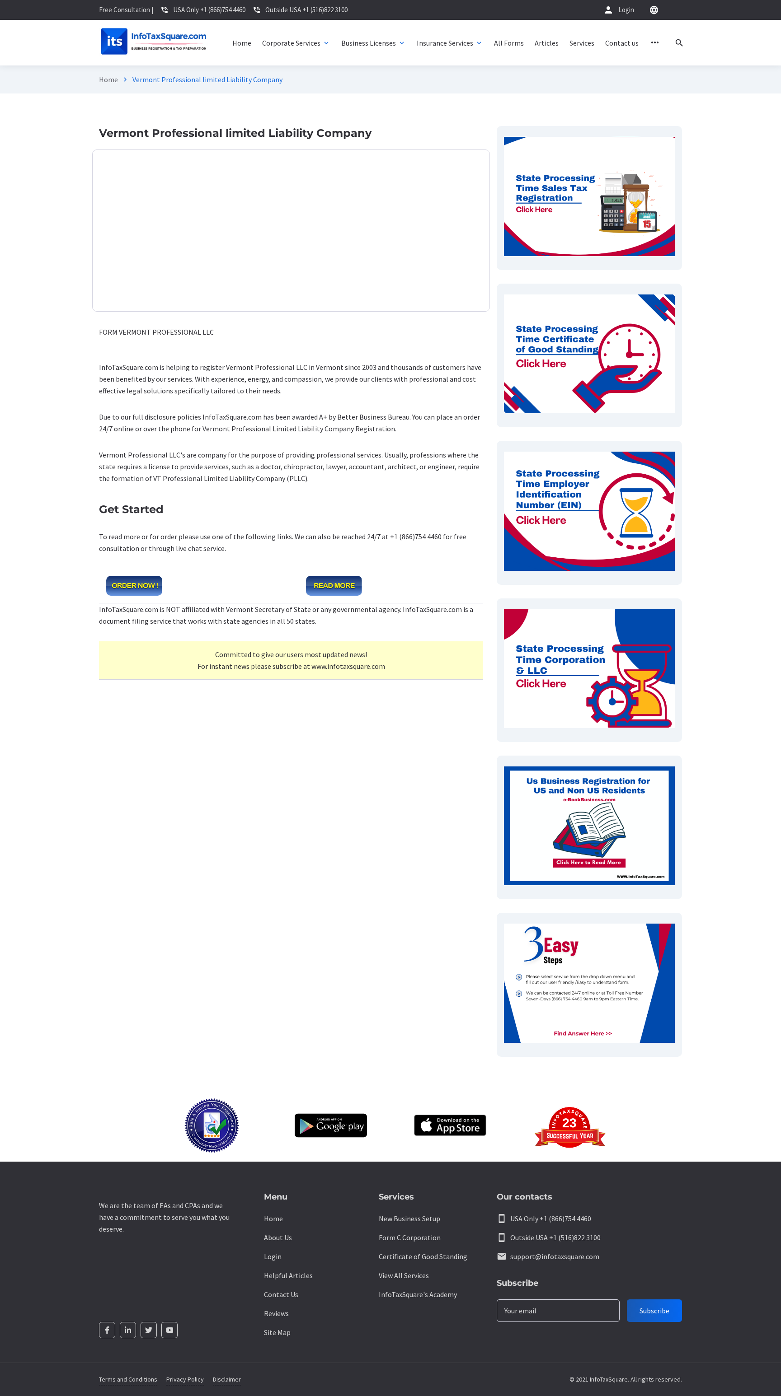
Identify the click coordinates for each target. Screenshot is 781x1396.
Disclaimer (227, 1379)
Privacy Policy (185, 1379)
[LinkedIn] (128, 1330)
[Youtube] (169, 1330)
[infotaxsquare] (153, 42)
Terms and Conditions (128, 1379)
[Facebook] (107, 1330)
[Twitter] (149, 1330)
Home (108, 79)
